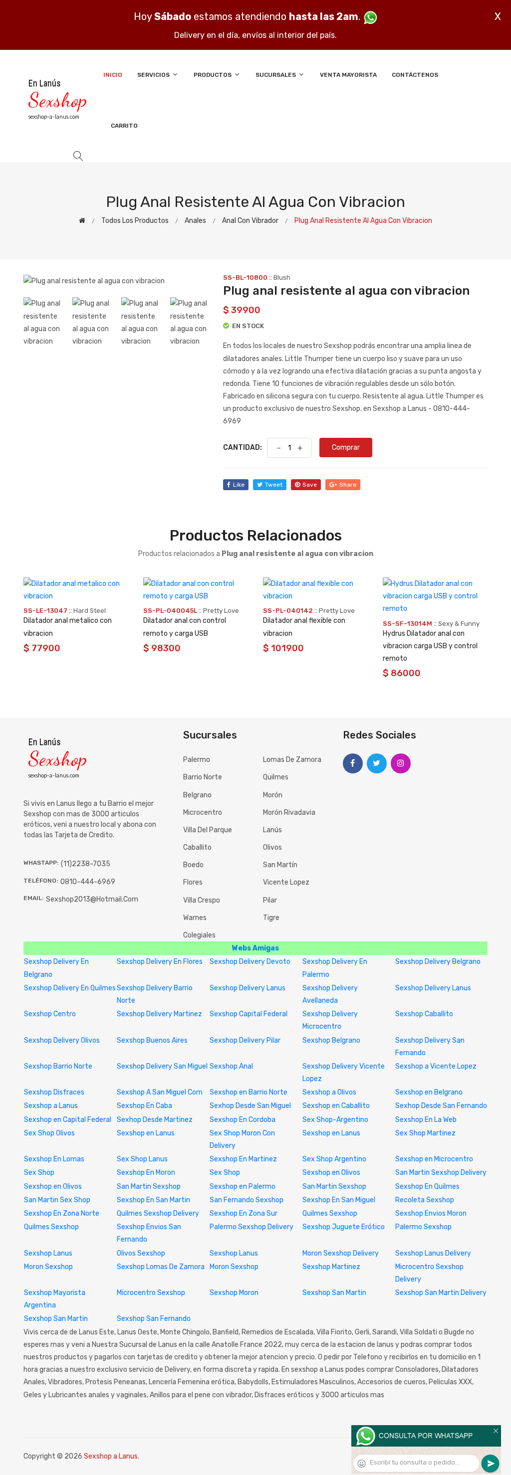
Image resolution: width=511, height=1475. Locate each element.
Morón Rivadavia (289, 812)
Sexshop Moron (234, 1293)
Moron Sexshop (48, 1267)
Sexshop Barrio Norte (58, 1066)
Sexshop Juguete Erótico (343, 1227)
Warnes (195, 918)
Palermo (196, 759)
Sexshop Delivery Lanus (247, 988)
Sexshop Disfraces (54, 1092)
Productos (213, 74)
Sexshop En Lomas (54, 1159)
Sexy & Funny (459, 623)
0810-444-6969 (87, 882)
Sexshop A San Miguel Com (160, 1092)
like (239, 484)
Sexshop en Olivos (331, 1172)
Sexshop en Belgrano (429, 1092)
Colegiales (199, 935)
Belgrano (197, 795)
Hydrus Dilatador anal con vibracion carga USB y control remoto (430, 646)
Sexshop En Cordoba (242, 1119)
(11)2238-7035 (85, 864)
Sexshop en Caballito (336, 1106)
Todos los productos (135, 220)
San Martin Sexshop (149, 1186)
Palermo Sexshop (423, 1227)
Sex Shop (39, 1172)
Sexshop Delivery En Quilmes (70, 988)
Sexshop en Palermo (242, 1186)
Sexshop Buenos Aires (152, 1040)
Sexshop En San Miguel (338, 1200)
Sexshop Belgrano (331, 1040)
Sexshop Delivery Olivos (62, 1040)
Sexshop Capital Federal (248, 1014)
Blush (281, 277)
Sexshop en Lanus (146, 1133)
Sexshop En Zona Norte (61, 1213)
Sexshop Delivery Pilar (245, 1040)
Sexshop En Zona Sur (243, 1213)
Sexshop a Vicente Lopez (436, 1066)
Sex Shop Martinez (425, 1133)
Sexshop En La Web (426, 1119)
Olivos (272, 847)
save (309, 484)
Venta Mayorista (348, 74)
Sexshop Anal (231, 1066)
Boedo (193, 865)
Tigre (271, 918)
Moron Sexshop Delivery (340, 1253)
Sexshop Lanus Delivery (433, 1253)
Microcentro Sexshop (151, 1293)
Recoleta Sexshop (424, 1200)
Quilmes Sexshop (329, 1213)
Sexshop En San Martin (153, 1200)
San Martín (280, 865)
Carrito (124, 125)
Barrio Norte (202, 777)
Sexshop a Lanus (51, 1106)
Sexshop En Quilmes (427, 1186)
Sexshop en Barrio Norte (248, 1092)
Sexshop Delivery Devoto (250, 961)
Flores (193, 882)
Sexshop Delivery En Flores (160, 961)
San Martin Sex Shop (57, 1200)
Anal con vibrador (250, 220)
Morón (272, 795)
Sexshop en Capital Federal (67, 1119)
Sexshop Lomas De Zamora (161, 1267)
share (347, 484)
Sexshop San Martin (334, 1293)
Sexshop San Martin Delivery (441, 1293)
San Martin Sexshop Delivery (441, 1172)
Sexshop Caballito (424, 1014)
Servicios (154, 74)
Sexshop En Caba (144, 1106)
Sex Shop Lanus (142, 1159)
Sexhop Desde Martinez (155, 1119)
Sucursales (276, 74)
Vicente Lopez (286, 882)
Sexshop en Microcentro (434, 1159)
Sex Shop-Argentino (335, 1119)
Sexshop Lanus (48, 1253)
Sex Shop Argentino (334, 1159)
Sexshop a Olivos (329, 1092)
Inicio (112, 74)
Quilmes (275, 777)
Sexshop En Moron (146, 1172)
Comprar (346, 447)
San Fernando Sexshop (246, 1200)
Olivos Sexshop (141, 1253)
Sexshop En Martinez (243, 1159)
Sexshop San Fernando (154, 1318)
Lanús (272, 830)
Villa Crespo (201, 900)
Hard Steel (89, 610)
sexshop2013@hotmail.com (92, 899)
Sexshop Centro (50, 1014)
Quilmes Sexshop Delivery (158, 1213)
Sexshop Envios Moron (431, 1213)
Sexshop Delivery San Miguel (162, 1066)
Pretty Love (221, 610)
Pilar (270, 900)
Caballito (197, 847)
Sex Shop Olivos (49, 1133)
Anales (195, 220)
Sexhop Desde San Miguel (250, 1106)
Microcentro (202, 812)
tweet (273, 484)
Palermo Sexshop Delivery (251, 1227)
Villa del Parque (207, 830)
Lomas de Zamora (292, 759)
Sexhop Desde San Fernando (441, 1106)
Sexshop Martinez (331, 1267)
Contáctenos (415, 74)
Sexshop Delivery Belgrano (438, 961)
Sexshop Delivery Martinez (159, 1014)
